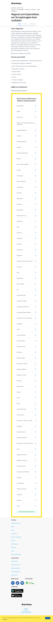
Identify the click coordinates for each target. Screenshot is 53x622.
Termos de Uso (25, 611)
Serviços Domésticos (16, 554)
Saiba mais (5, 619)
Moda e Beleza (14, 544)
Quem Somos (14, 561)
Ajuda (26, 609)
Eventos (13, 540)
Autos (12, 530)
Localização (32, 23)
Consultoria (14, 533)
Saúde (12, 551)
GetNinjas (13, 8)
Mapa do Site (14, 575)
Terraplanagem (20, 9)
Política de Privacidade (26, 612)
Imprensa (26, 608)
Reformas (13, 547)
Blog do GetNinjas (15, 568)
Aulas (12, 526)
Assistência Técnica (15, 523)
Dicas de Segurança (15, 571)
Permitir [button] (47, 618)
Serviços (25, 23)
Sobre (19, 23)
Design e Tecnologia (16, 537)
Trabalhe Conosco (15, 564)
